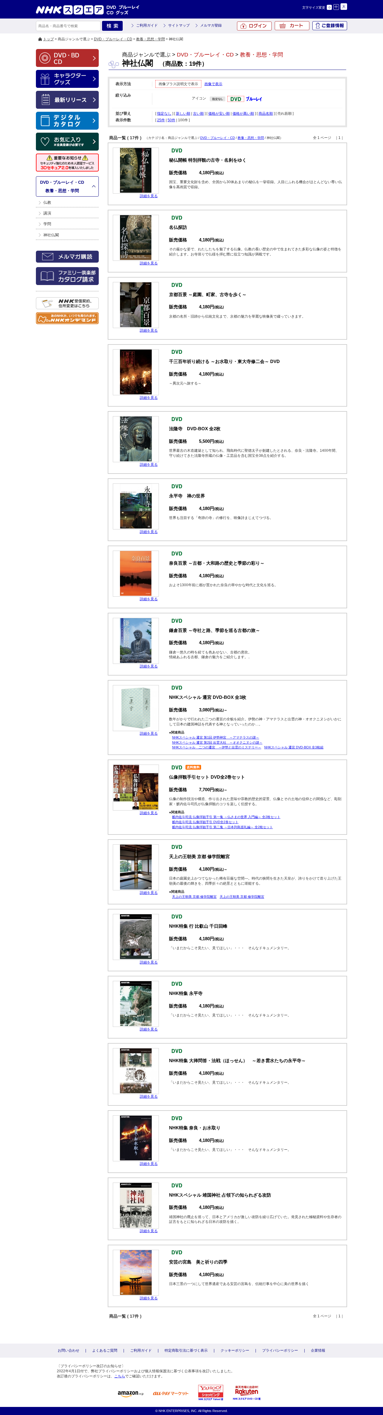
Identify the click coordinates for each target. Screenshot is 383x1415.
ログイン (254, 26)
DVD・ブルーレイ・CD (113, 39)
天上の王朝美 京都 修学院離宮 (194, 896)
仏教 (47, 202)
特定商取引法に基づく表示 (186, 1350)
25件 (161, 120)
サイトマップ (179, 25)
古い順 (198, 113)
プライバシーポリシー (280, 1350)
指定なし (164, 113)
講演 (47, 213)
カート (292, 25)
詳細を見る (149, 196)
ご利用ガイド (147, 25)
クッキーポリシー (235, 1350)
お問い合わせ (68, 1350)
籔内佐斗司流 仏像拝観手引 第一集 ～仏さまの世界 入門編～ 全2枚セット (226, 817)
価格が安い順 (219, 113)
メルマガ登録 (211, 25)
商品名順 (266, 113)
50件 (171, 120)
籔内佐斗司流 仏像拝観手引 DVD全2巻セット (205, 822)
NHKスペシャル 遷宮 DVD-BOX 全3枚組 (293, 747)
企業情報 (318, 1350)
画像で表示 (213, 84)
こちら (119, 1376)
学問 (47, 224)
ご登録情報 (329, 25)
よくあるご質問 (104, 1350)
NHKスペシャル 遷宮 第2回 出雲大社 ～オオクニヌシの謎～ (217, 742)
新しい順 (183, 113)
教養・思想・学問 (150, 39)
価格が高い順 (243, 113)
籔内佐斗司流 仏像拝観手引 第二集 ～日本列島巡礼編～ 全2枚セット (222, 827)
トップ (48, 39)
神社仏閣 (51, 235)
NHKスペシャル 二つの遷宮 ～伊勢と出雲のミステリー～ (216, 747)
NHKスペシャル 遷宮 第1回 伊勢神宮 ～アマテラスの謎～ (215, 737)
